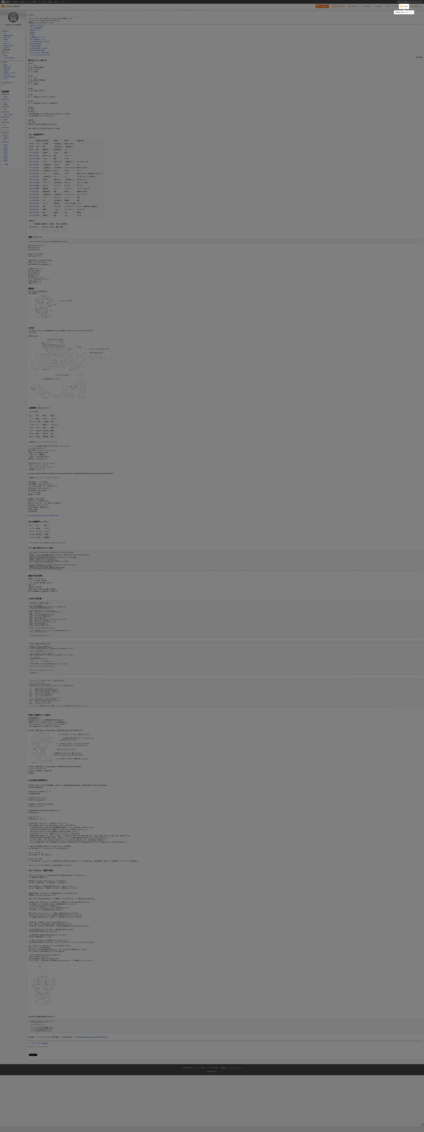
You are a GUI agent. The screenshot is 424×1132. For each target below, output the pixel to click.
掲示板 (406, 6)
